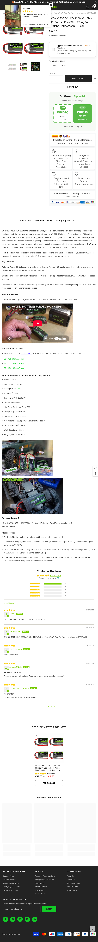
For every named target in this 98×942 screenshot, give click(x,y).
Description (24, 220)
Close (96, 2)
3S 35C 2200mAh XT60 (14, 363)
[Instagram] (12, 919)
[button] (3, 66)
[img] (9, 610)
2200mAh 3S (26, 353)
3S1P (18, 389)
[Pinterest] (20, 919)
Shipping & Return (66, 220)
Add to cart (78, 78)
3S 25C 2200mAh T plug (14, 368)
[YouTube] (34, 919)
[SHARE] (94, 79)
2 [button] (48, 706)
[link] (16, 847)
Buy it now (72, 87)
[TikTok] (27, 919)
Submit (49, 909)
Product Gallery (43, 220)
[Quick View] (36, 735)
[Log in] (87, 7)
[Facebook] (5, 919)
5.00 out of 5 (55, 575)
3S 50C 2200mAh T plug (14, 359)
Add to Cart (49, 783)
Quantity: (53, 73)
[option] (23, 38)
